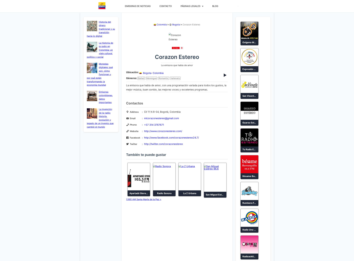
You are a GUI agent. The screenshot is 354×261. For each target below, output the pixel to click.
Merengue (151, 78)
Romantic (163, 78)
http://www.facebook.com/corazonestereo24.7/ (171, 137)
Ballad (141, 78)
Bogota (176, 24)
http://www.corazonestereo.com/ (163, 131)
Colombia (162, 24)
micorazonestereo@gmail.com (161, 118)
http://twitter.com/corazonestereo (163, 144)
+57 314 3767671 (154, 124)
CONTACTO (165, 6)
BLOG (215, 6)
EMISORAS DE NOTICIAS (138, 6)
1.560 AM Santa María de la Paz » (143, 199)
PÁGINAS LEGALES (190, 6)
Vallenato (175, 78)
